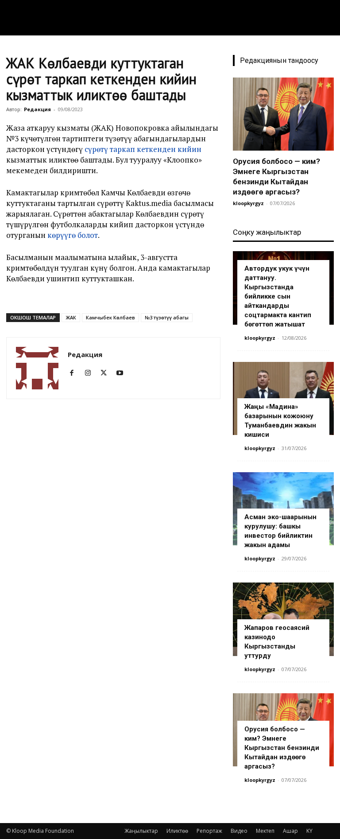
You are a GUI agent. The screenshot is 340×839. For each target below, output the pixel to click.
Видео (239, 831)
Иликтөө (177, 831)
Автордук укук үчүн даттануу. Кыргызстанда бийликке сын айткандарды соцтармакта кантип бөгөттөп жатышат (277, 296)
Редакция (37, 109)
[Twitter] (107, 373)
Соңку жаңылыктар (267, 232)
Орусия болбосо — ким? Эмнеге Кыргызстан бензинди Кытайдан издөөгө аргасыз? (281, 747)
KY (309, 831)
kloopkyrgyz (248, 203)
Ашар (290, 831)
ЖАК (71, 317)
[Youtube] (123, 373)
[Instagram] (91, 373)
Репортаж (209, 831)
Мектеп (265, 831)
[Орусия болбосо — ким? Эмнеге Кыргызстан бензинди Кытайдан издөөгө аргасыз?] (283, 114)
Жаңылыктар (141, 831)
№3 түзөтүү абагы (167, 317)
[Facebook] (75, 373)
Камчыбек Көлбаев (110, 317)
